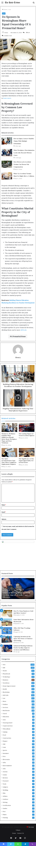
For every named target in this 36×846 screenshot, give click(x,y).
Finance (5, 741)
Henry (6, 32)
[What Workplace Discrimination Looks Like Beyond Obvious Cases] (7, 152)
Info (4, 667)
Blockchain (6, 692)
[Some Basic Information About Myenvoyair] (7, 622)
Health (5, 689)
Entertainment (7, 765)
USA (4, 664)
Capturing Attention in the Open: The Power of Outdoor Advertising (23, 638)
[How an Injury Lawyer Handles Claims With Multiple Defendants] (7, 141)
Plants (5, 814)
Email (4, 512)
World (5, 670)
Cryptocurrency (8, 726)
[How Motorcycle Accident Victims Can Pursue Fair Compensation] (7, 164)
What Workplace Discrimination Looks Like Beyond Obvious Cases (24, 152)
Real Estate (6, 710)
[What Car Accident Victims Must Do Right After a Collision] (7, 176)
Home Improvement (9, 686)
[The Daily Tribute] (12, 2)
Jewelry (5, 771)
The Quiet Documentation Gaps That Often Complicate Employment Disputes (9, 461)
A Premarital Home (18, 336)
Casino (5, 775)
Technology (6, 677)
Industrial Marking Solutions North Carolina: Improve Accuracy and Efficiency (16, 595)
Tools (4, 784)
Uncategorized (7, 722)
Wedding (5, 790)
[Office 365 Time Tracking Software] (7, 630)
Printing (5, 817)
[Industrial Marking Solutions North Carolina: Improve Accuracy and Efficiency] (7, 648)
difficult (23, 330)
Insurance (6, 753)
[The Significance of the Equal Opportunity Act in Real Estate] (27, 452)
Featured (5, 781)
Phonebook (6, 674)
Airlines (5, 796)
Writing (5, 802)
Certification (7, 805)
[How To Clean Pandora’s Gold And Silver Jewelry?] (7, 613)
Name (4, 505)
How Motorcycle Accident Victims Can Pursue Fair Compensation (22, 164)
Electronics (6, 759)
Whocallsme (6, 729)
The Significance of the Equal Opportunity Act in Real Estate (26, 460)
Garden (5, 808)
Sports (5, 750)
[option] (18, 588)
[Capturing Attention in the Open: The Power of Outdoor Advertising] (7, 639)
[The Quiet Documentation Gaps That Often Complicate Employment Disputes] (9, 452)
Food (4, 735)
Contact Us (20, 833)
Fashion (5, 704)
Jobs (4, 768)
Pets (4, 756)
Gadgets (5, 787)
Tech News (6, 683)
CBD (4, 744)
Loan (4, 747)
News (4, 701)
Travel (5, 713)
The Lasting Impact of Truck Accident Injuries (26, 434)
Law (9, 9)
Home (5, 9)
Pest (4, 811)
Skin (4, 793)
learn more (7, 98)
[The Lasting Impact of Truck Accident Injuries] (27, 427)
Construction (7, 738)
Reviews (5, 778)
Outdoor (5, 799)
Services (5, 707)
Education (6, 716)
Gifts (4, 762)
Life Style (5, 695)
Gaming (5, 732)
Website (4, 519)
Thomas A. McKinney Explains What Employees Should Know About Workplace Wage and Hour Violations (9, 438)
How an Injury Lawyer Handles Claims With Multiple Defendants (24, 141)
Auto (4, 719)
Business (5, 680)
